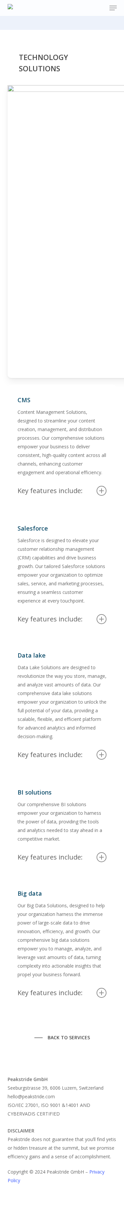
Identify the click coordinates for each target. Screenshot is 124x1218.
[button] (113, 8)
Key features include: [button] (50, 490)
